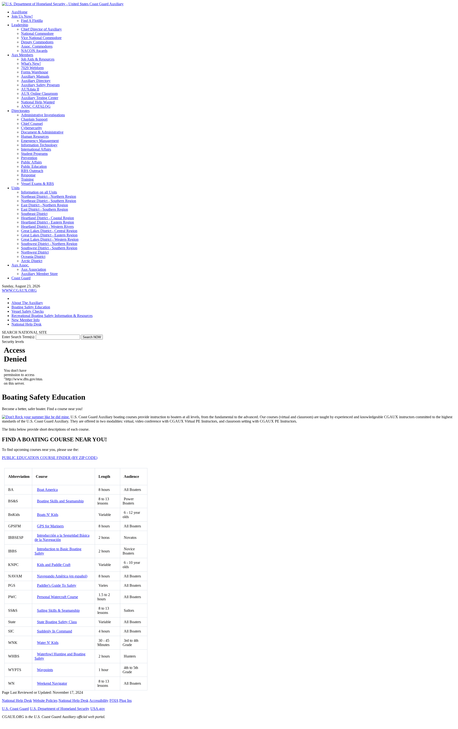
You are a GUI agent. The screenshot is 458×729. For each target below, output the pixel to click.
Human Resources (35, 136)
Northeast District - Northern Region (48, 196)
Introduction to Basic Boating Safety (58, 551)
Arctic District (31, 261)
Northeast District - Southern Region (48, 201)
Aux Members (22, 55)
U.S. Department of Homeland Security (59, 709)
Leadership (19, 25)
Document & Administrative (42, 132)
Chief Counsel (32, 124)
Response (28, 175)
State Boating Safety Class (57, 622)
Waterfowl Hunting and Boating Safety (60, 656)
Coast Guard (21, 278)
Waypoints (45, 670)
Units (15, 188)
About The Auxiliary (27, 303)
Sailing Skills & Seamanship (58, 610)
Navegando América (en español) (62, 576)
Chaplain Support (34, 119)
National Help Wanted (38, 102)
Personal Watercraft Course (57, 597)
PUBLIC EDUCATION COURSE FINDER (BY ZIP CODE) (49, 458)
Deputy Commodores (37, 42)
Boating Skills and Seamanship (60, 501)
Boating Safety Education (30, 307)
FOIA (113, 700)
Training (27, 179)
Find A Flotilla (32, 21)
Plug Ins (125, 700)
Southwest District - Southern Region (49, 248)
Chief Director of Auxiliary (41, 29)
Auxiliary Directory (36, 81)
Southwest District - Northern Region (49, 244)
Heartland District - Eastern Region (47, 222)
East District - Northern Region (44, 205)
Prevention (29, 158)
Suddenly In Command (54, 631)
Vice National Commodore (41, 38)
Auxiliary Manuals (35, 76)
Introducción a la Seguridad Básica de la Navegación (62, 537)
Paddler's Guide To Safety (56, 585)
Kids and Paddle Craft (53, 565)
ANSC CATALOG (36, 106)
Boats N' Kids (47, 515)
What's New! (31, 63)
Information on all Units (39, 192)
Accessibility (99, 700)
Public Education (34, 166)
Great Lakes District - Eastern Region (49, 235)
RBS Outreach (32, 171)
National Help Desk (26, 324)
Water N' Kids (47, 643)
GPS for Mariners (50, 526)
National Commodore (37, 33)
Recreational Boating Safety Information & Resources (52, 316)
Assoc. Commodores (36, 46)
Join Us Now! (22, 16)
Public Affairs (31, 162)
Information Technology (39, 145)
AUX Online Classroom (39, 94)
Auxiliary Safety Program (40, 85)
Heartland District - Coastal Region (47, 218)
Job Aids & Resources (37, 59)
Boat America (47, 490)
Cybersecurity (31, 128)
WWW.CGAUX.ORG (19, 290)
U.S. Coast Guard (15, 709)
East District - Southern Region (44, 209)
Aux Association (33, 269)
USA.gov (97, 709)
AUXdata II (30, 89)
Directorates (20, 111)
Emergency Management (40, 141)
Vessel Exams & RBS (37, 184)
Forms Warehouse (34, 72)
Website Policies (45, 700)
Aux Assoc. (20, 265)
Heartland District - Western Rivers (47, 226)
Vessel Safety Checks (27, 311)
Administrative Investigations (43, 115)
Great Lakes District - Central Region (49, 231)
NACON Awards (34, 51)
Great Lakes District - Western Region (49, 239)
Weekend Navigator (52, 683)
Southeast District (34, 214)
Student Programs (34, 154)
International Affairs (36, 149)
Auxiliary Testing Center (39, 98)
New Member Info (25, 320)
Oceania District (33, 257)
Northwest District (35, 252)
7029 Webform (32, 68)
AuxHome (19, 12)
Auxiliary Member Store (39, 274)
